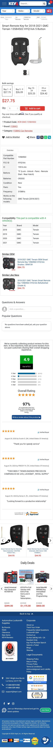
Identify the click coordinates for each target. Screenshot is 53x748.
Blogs (28, 648)
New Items (6, 635)
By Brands (6, 627)
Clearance (6, 632)
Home (2, 17)
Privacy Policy (32, 664)
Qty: (4, 108)
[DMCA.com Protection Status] (35, 741)
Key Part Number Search (36, 643)
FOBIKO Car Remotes (27, 18)
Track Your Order (33, 627)
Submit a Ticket (32, 645)
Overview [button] (10, 150)
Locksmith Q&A (32, 632)
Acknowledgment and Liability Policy (38, 670)
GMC (38, 17)
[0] (49, 4)
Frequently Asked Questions (37, 630)
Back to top (25, 614)
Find (49, 11)
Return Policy (31, 662)
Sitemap (29, 650)
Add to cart (34, 108)
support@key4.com (13, 692)
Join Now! (45, 710)
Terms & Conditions (34, 667)
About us (30, 625)
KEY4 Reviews (7, 637)
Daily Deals (27, 563)
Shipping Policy (32, 659)
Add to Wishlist (12, 137)
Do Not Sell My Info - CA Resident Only (35, 639)
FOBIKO (14, 126)
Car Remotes (17, 18)
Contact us (30, 635)
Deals (4, 630)
